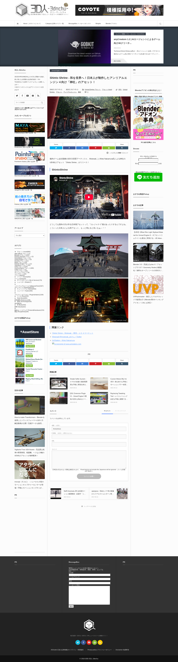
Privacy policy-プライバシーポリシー (100, 621)
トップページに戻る (90, 506)
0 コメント (107, 410)
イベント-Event (24, 277)
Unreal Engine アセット (59, 70)
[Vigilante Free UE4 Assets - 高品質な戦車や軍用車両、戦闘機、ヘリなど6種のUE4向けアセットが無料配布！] (30, 437)
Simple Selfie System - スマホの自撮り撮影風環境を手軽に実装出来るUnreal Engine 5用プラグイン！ (78, 382)
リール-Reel (23, 296)
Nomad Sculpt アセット (23, 264)
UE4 (119, 89)
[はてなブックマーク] (82, 144)
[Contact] (33, 95)
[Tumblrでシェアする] (122, 147)
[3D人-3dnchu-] (42, 10)
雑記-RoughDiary (22, 311)
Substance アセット (22, 265)
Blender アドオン (111, 23)
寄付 (136, 163)
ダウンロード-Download (24, 287)
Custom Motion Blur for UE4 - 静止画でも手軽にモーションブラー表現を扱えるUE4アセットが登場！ (119, 382)
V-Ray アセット (21, 269)
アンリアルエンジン (70, 92)
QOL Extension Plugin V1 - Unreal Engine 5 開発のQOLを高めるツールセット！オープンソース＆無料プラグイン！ (78, 396)
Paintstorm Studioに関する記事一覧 (26, 161)
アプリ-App (20, 275)
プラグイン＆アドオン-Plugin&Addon (29, 294)
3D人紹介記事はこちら (148, 142)
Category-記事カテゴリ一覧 (55, 23)
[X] (17, 95)
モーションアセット (22, 272)
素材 (79, 92)
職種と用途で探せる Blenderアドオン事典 (148, 96)
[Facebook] (69, 144)
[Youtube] (27, 95)
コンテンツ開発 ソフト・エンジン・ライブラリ (130, 34)
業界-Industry (20, 307)
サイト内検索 (160, 24)
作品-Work (22, 298)
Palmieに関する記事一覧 (23, 204)
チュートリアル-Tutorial (26, 289)
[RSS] (38, 95)
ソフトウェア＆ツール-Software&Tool (29, 286)
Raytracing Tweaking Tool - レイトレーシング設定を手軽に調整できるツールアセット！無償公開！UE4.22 (119, 396)
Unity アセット (21, 266)
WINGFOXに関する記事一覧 (24, 218)
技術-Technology (24, 301)
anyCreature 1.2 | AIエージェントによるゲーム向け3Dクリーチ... (137, 41)
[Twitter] (56, 147)
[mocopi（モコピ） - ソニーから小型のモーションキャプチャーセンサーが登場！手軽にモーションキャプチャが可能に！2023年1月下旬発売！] (30, 469)
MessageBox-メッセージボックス (80, 23)
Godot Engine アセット (23, 259)
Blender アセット (22, 255)
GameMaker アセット (23, 258)
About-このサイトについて (32, 23)
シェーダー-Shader (24, 282)
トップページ (18, 24)
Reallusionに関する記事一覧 (24, 147)
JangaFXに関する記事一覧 (23, 190)
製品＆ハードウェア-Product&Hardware (29, 310)
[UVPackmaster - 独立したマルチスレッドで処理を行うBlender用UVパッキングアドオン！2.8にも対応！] (148, 284)
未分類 (18, 303)
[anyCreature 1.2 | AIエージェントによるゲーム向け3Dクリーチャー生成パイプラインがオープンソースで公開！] (84, 46)
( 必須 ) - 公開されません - (62, 433)
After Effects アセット (22, 253)
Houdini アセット (22, 261)
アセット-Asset (107, 89)
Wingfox (98, 23)
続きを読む (117, 61)
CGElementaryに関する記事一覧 (25, 133)
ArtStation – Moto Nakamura (63, 340)
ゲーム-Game (20, 279)
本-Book (21, 305)
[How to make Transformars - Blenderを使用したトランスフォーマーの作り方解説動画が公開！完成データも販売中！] (30, 405)
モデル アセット (21, 271)
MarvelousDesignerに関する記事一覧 (27, 176)
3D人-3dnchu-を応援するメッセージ (148, 157)
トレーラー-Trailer (25, 291)
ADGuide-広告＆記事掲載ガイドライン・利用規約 (67, 621)
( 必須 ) (56, 425)
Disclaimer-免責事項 (122, 621)
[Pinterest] (95, 144)
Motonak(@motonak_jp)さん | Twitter (67, 337)
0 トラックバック (120, 410)
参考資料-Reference (22, 300)
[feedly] (94, 613)
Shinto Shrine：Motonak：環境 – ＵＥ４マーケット (72, 333)
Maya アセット (21, 262)
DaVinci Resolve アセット (24, 256)
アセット (59, 92)
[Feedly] (108, 144)
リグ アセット (20, 274)
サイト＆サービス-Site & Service (29, 280)
